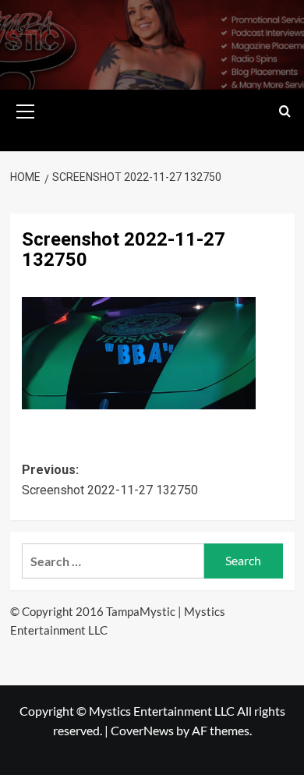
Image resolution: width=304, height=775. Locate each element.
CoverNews (142, 730)
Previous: (110, 479)
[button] (25, 109)
